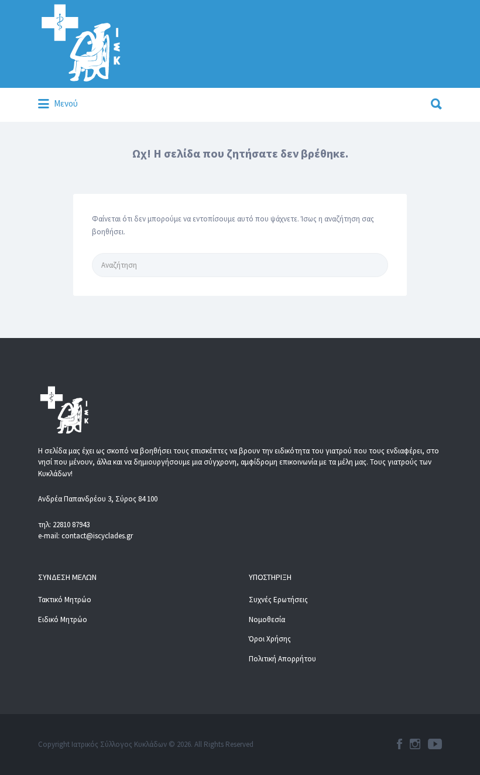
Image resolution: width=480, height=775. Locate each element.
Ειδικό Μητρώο (62, 619)
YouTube (435, 744)
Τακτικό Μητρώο (64, 600)
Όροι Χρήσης (270, 639)
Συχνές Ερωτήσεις (278, 600)
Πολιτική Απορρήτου (282, 659)
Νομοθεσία (267, 619)
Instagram (415, 744)
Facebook (399, 744)
